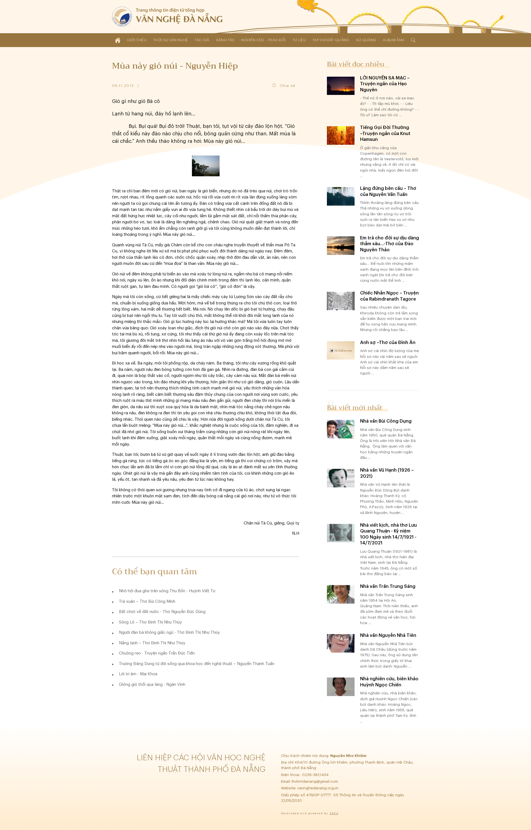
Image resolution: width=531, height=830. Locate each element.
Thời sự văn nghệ (170, 40)
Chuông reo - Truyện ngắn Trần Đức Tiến (157, 653)
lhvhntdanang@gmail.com (315, 781)
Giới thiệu (137, 40)
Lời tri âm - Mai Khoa (138, 674)
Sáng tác (225, 40)
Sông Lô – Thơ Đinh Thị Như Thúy (150, 622)
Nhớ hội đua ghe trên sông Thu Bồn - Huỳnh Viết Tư (167, 591)
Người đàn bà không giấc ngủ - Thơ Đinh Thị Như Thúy (169, 632)
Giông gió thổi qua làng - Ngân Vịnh (152, 684)
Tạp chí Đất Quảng (331, 40)
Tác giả (202, 40)
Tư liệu (299, 40)
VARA (334, 813)
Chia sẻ (287, 85)
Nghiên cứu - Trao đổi (263, 40)
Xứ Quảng (366, 40)
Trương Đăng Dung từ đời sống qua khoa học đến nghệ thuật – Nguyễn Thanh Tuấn (196, 664)
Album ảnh (393, 40)
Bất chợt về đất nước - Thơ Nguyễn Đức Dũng (162, 612)
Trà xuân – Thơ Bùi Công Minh (147, 601)
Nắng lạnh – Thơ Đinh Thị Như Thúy (152, 643)
